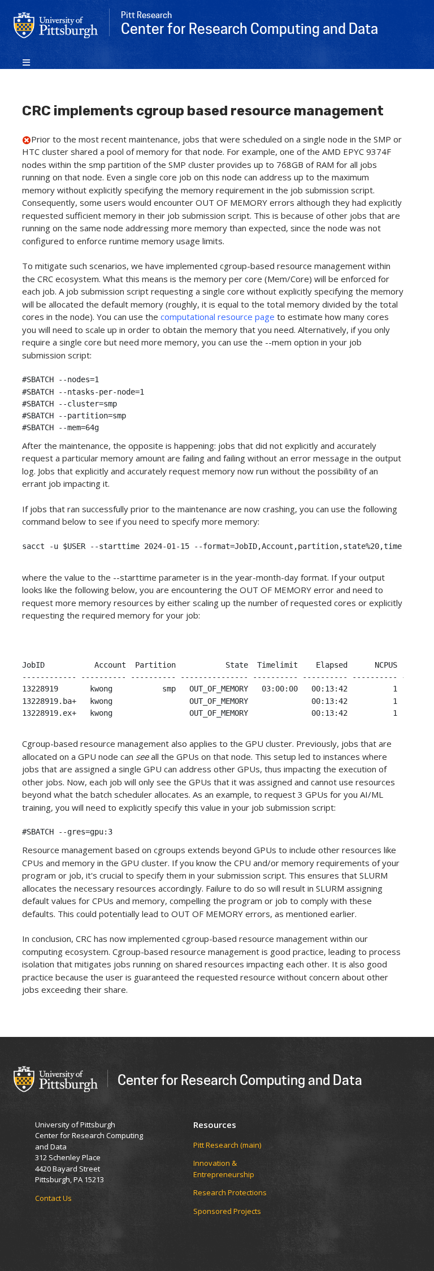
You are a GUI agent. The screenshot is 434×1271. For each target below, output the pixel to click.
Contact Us (53, 1198)
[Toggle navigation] (26, 61)
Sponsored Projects (227, 1211)
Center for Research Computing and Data (240, 1079)
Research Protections (230, 1192)
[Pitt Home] (56, 24)
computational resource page (217, 316)
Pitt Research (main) (227, 1145)
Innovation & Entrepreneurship (223, 1168)
